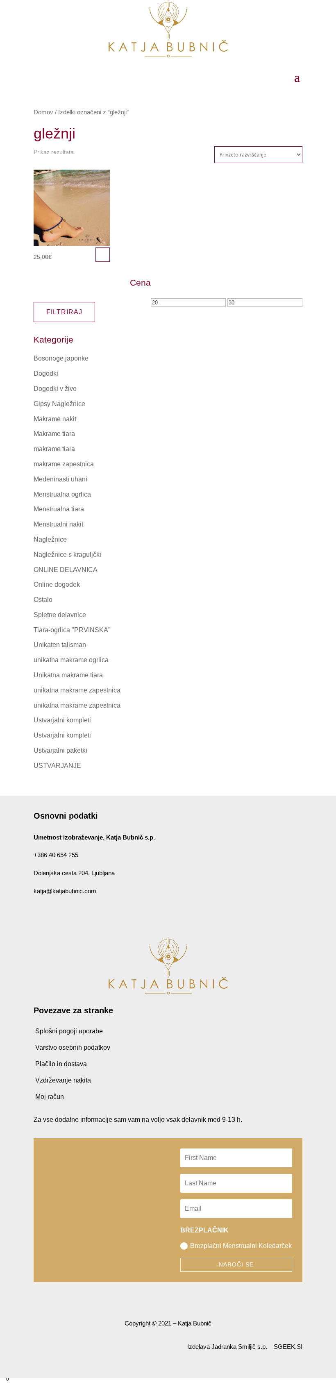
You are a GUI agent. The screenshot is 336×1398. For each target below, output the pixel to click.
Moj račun (49, 1096)
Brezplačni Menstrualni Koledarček (241, 1245)
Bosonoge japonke (61, 358)
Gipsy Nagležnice (59, 403)
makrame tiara (54, 448)
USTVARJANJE (57, 765)
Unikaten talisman (60, 644)
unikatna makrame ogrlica (71, 659)
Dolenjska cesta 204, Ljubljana (74, 872)
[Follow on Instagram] (53, 914)
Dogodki (46, 373)
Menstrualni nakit (58, 524)
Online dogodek (57, 584)
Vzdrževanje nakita (63, 1080)
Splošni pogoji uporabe (69, 1031)
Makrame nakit (55, 418)
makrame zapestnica (64, 464)
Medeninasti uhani (60, 479)
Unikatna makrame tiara (68, 675)
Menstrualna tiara (59, 509)
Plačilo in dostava (61, 1063)
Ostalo (43, 599)
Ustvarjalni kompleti (62, 720)
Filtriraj (64, 311)
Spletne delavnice (60, 614)
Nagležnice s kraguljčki (67, 554)
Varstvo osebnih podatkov (72, 1047)
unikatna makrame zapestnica (77, 690)
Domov (43, 112)
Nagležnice (50, 539)
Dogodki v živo (55, 388)
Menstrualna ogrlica (62, 494)
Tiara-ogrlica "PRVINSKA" (72, 629)
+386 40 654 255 (56, 854)
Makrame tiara (54, 433)
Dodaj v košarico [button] (102, 254)
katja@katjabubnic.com (65, 890)
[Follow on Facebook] (36, 914)
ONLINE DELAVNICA (66, 569)
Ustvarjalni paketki (60, 750)
